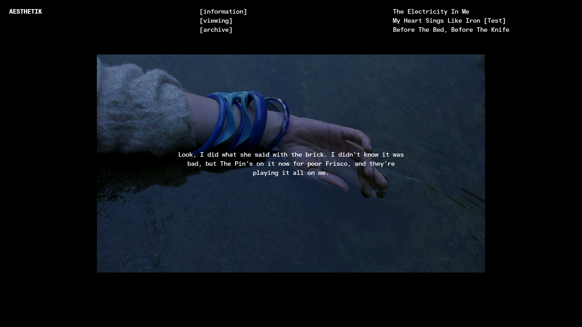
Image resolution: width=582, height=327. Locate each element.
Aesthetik (25, 11)
